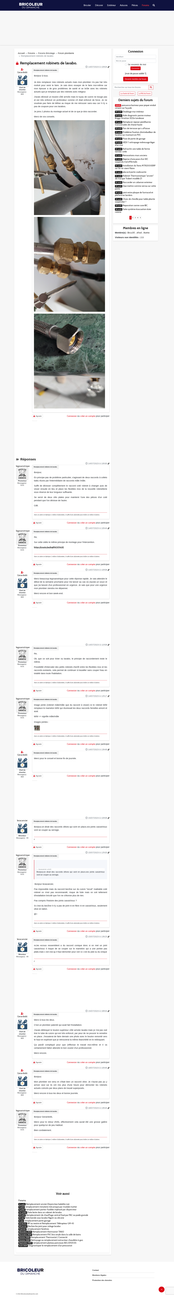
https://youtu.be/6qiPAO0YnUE (49, 547)
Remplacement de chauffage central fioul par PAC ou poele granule (57, 1215)
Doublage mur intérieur (133, 111)
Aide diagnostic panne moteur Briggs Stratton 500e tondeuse (133, 116)
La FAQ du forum (145, 93)
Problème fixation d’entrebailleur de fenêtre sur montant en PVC (135, 133)
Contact (95, 1270)
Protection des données (102, 1280)
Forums (145, 5)
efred (139, 232)
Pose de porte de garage (134, 138)
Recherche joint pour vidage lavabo (44, 1226)
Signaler (38, 416)
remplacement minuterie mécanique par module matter (51, 1207)
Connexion (72, 416)
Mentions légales (99, 1275)
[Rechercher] (150, 87)
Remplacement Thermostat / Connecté (49, 1237)
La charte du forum (127, 93)
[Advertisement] (87, 28)
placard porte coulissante (134, 172)
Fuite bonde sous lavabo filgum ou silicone (44, 1218)
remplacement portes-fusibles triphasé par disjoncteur (51, 1209)
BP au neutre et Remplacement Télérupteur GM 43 (51, 1223)
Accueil (21, 53)
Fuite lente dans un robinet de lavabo (45, 1212)
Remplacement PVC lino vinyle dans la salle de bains (57, 1234)
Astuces (123, 5)
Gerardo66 (22, 72)
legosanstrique (23, 466)
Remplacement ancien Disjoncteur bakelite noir (48, 1204)
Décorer (99, 5)
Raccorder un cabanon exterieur (137, 182)
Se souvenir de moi (137, 64)
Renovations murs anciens (135, 155)
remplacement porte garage (38, 1220)
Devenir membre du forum (135, 79)
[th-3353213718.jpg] (37, 728)
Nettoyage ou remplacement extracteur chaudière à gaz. (57, 1240)
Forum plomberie (66, 53)
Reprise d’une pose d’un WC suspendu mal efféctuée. (131, 160)
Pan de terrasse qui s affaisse (136, 128)
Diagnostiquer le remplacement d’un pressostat (50, 1245)
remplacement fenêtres (38, 1229)
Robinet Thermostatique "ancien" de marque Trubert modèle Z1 (134, 177)
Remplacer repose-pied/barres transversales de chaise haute (133, 123)
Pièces (135, 5)
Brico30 (131, 232)
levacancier (22, 820)
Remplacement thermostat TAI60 (48, 1231)
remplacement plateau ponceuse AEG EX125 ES (54, 1243)
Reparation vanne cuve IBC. (135, 205)
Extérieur (111, 5)
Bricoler (87, 5)
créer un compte (87, 416)
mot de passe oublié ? (136, 73)
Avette (146, 232)
